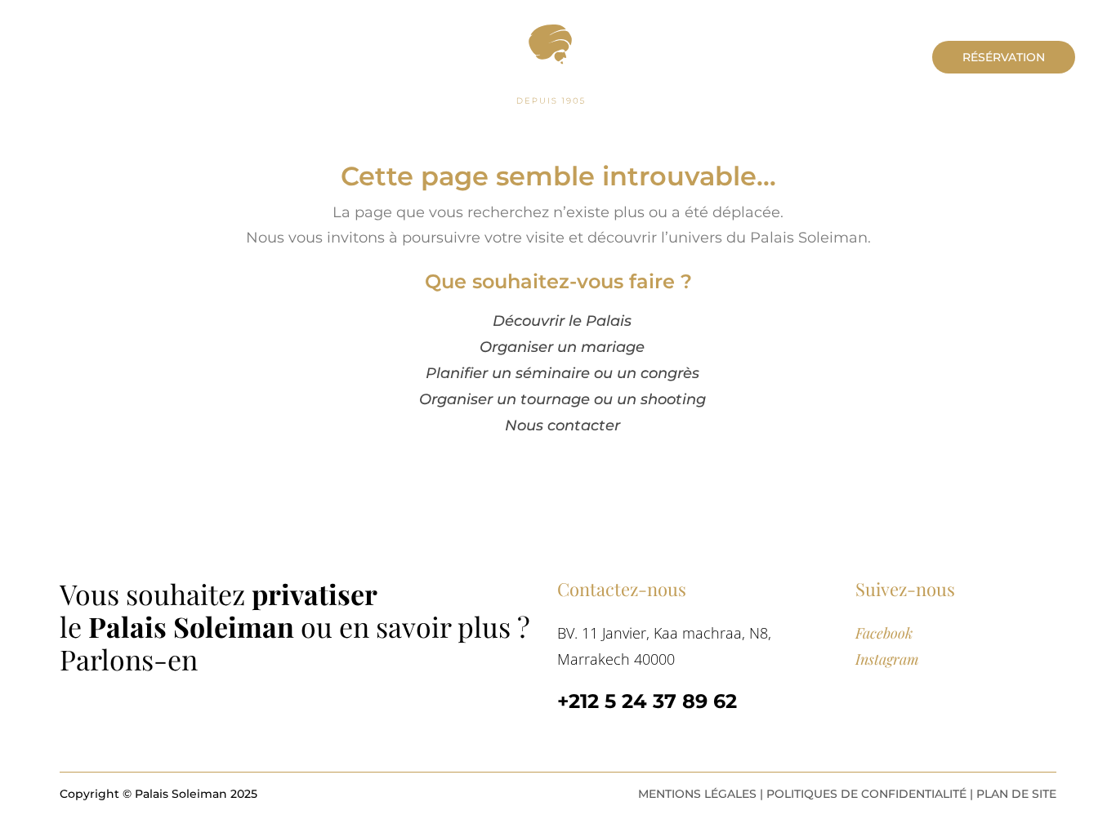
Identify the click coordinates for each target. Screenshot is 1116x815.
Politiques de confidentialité (866, 793)
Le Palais (62, 54)
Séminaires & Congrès (505, 125)
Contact (143, 54)
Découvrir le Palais (562, 321)
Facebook (884, 633)
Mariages (377, 125)
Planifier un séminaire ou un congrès (562, 373)
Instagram (887, 659)
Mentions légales (697, 793)
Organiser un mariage (562, 347)
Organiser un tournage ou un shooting (562, 399)
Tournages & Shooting (678, 125)
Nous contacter (562, 425)
